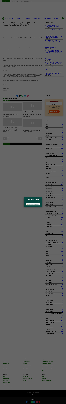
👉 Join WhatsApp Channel (33, 204)
